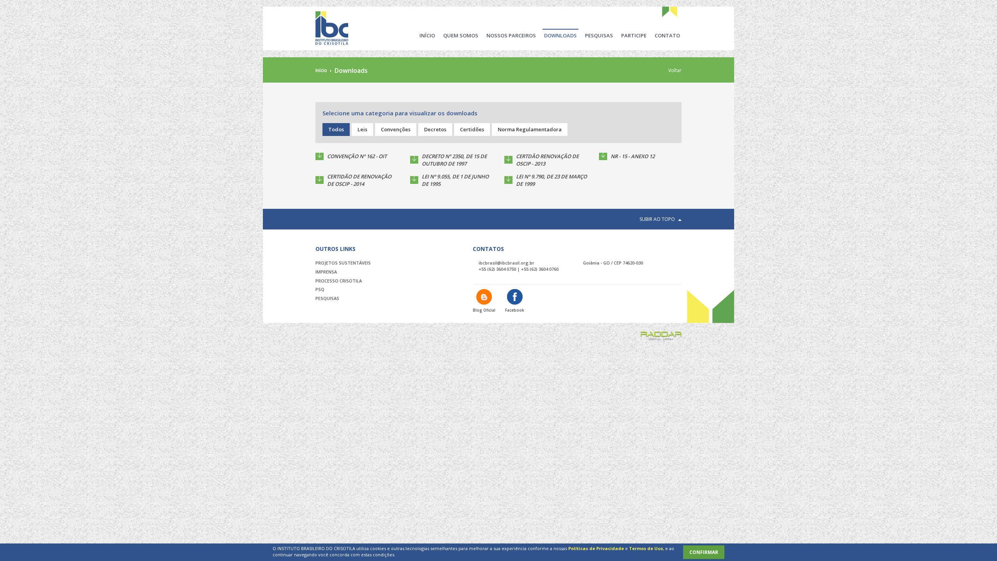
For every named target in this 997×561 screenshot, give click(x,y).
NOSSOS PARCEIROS (511, 35)
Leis (362, 129)
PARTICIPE (633, 35)
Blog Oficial (484, 310)
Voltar (675, 70)
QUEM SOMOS (460, 35)
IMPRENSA (326, 272)
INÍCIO (427, 35)
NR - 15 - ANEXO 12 (633, 156)
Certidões (472, 129)
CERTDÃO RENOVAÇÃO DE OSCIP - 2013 (547, 160)
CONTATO (667, 35)
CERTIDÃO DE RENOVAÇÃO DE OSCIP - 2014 (359, 180)
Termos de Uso (646, 548)
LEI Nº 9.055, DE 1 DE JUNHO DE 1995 (455, 180)
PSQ (319, 289)
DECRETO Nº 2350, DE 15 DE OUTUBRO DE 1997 (454, 160)
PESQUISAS (599, 35)
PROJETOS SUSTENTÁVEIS (343, 263)
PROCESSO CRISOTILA (338, 281)
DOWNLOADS (560, 35)
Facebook (514, 310)
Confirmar (703, 552)
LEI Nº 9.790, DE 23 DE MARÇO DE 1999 (551, 180)
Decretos (435, 129)
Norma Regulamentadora (530, 129)
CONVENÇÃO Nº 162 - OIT (357, 156)
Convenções (395, 129)
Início (321, 70)
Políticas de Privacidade (596, 548)
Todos (336, 129)
